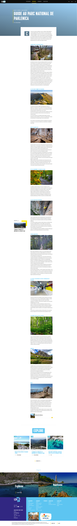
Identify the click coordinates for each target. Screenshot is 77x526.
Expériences (34, 1)
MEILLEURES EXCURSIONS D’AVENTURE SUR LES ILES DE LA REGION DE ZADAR (55, 452)
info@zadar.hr (16, 517)
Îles (28, 506)
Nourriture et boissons (39, 506)
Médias (58, 505)
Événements (40, 1)
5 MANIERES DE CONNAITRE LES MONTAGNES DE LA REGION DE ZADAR (38, 452)
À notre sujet (59, 501)
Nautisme (37, 505)
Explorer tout (38, 460)
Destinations (28, 1)
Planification (45, 1)
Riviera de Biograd (30, 503)
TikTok (16, 506)
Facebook (20, 506)
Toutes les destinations (31, 510)
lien (33, 524)
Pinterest (21, 506)
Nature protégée (38, 507)
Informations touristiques (52, 504)
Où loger (50, 503)
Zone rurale (30, 507)
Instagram (14, 506)
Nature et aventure (39, 503)
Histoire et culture (38, 504)
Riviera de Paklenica (18, 22)
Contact (58, 503)
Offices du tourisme (60, 504)
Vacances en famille (39, 510)
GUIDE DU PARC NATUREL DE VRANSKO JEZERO (21, 452)
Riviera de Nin (30, 504)
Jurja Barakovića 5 (16, 512)
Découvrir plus (19, 492)
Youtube (18, 506)
